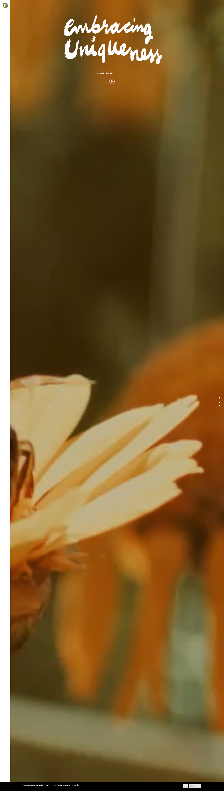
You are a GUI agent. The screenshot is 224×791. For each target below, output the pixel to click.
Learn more (195, 786)
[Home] (5, 5)
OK (185, 786)
